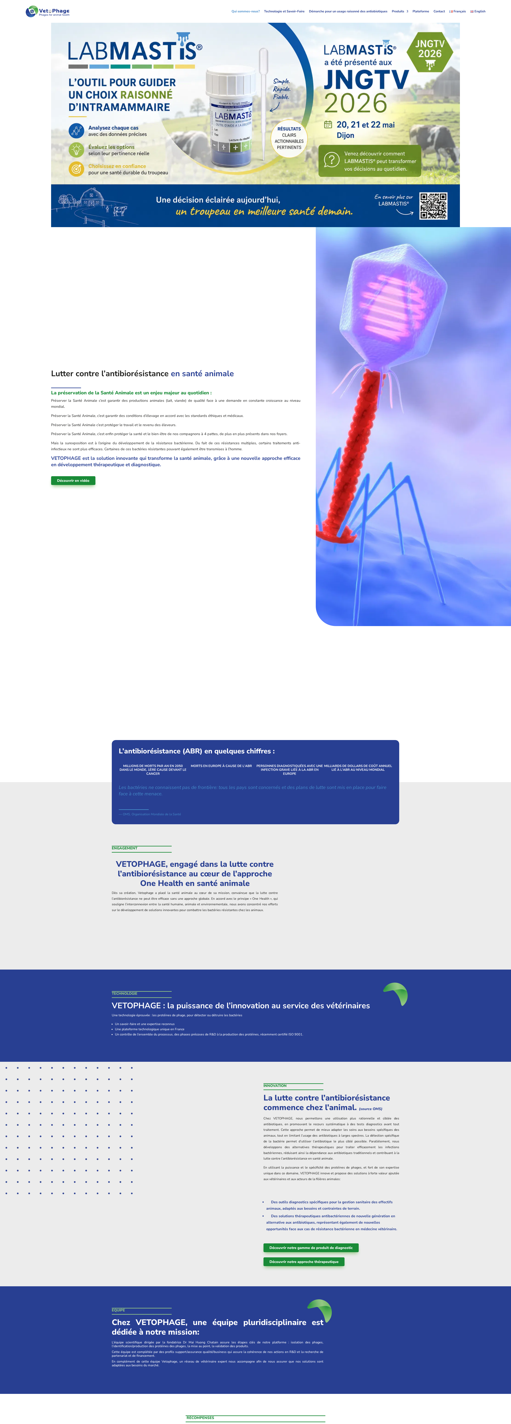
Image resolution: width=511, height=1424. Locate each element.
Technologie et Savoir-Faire (284, 11)
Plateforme (421, 11)
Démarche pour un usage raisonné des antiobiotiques (348, 11)
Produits (398, 11)
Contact (439, 11)
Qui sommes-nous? (246, 11)
